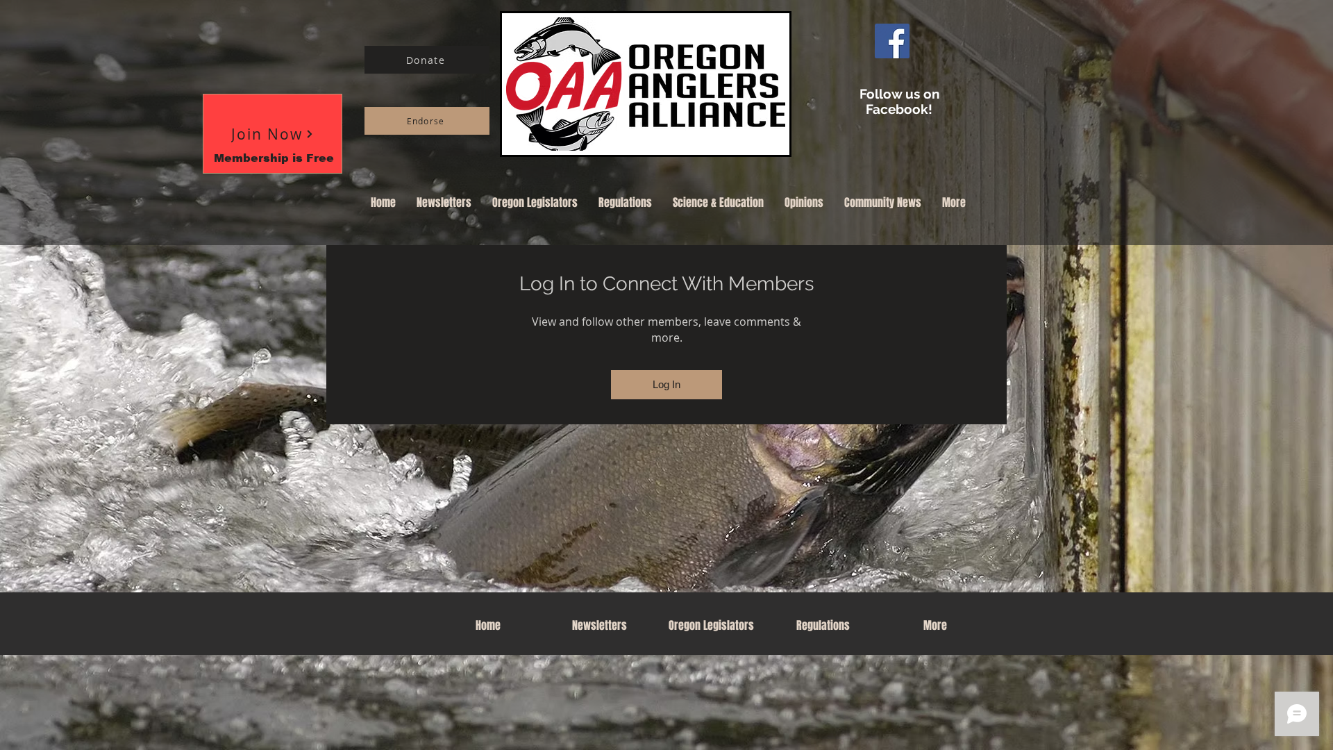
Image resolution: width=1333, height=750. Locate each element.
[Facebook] (892, 41)
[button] (272, 134)
